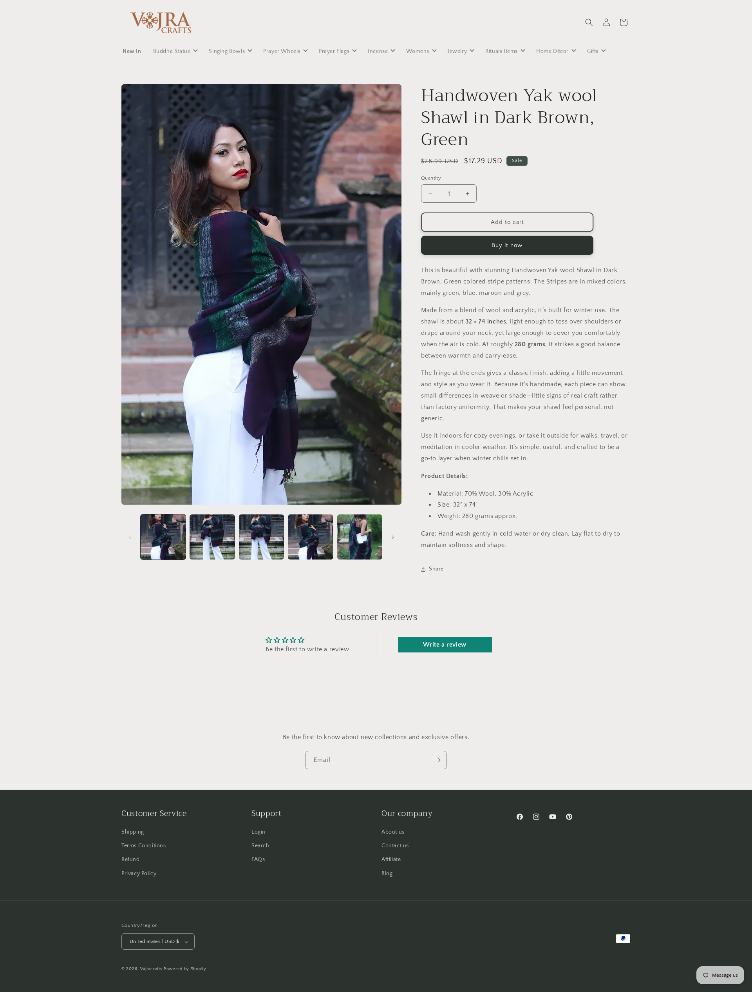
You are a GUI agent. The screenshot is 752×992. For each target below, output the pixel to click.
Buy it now (507, 245)
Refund (130, 860)
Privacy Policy (138, 873)
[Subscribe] (437, 760)
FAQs (258, 860)
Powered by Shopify (185, 969)
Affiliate (391, 860)
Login (258, 832)
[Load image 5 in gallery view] (359, 537)
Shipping (132, 832)
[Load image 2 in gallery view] (212, 537)
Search (260, 846)
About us (393, 832)
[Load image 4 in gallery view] (310, 537)
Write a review (444, 644)
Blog (386, 873)
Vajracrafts (151, 969)
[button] (589, 22)
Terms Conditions (143, 846)
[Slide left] (130, 537)
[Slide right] (392, 537)
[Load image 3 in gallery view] (261, 537)
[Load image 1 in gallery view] (163, 537)
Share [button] (436, 569)
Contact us (395, 846)
